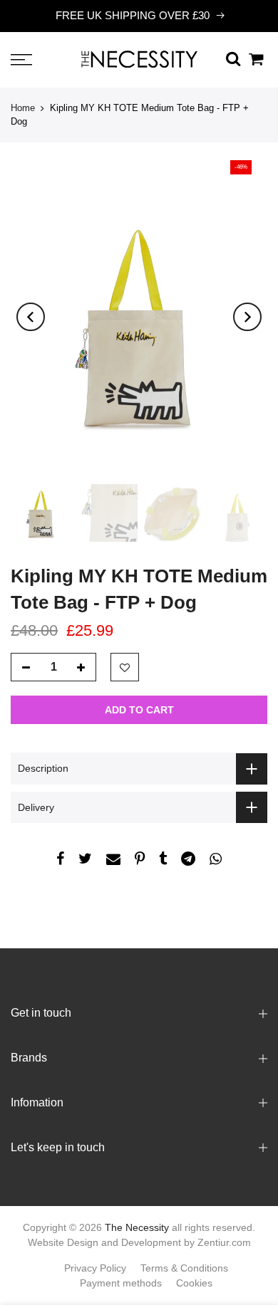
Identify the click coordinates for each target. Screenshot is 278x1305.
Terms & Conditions (184, 1268)
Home (23, 108)
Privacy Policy (95, 1268)
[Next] (247, 317)
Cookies (194, 1283)
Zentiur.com (224, 1242)
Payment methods (121, 1283)
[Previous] (30, 317)
